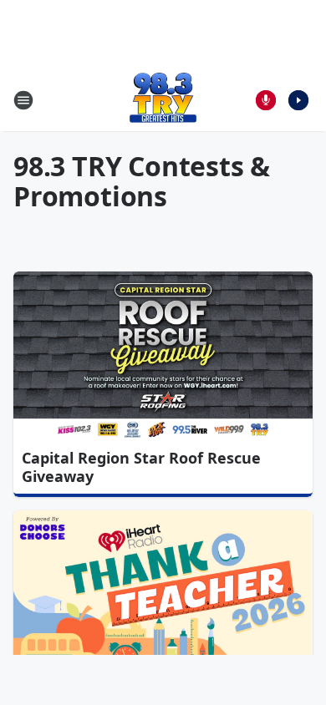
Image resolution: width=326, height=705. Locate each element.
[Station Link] (163, 100)
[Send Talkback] (266, 100)
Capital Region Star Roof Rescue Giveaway (141, 467)
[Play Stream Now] (298, 100)
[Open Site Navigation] (23, 100)
